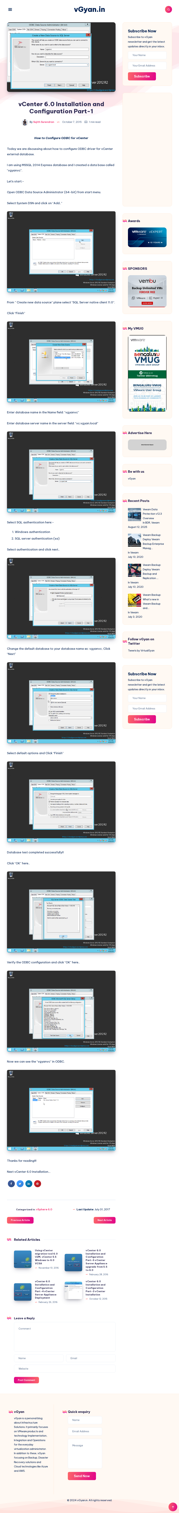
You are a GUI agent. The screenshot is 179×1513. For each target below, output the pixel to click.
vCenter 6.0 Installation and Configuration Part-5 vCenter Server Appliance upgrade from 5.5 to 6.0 (96, 1260)
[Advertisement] (147, 149)
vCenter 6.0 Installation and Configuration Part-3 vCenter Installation (95, 1288)
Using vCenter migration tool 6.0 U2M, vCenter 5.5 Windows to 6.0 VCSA (46, 1257)
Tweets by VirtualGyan (141, 650)
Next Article (105, 1220)
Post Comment (26, 1380)
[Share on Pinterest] (37, 1186)
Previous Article (20, 1220)
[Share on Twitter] (20, 1186)
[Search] (168, 9)
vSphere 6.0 (44, 1209)
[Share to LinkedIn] (28, 1186)
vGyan (132, 478)
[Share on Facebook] (11, 1186)
